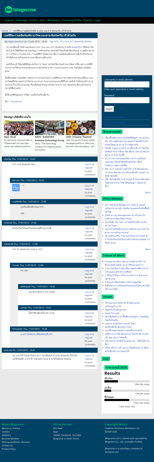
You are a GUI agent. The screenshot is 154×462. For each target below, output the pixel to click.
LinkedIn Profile (133, 441)
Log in (88, 164)
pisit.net (8, 350)
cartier (23, 307)
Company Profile (71, 20)
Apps (55, 431)
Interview (21, 20)
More (148, 192)
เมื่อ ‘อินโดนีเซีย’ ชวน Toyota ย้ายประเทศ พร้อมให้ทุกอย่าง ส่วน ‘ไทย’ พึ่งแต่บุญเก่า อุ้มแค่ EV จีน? (127, 183)
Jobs (42, 20)
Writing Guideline (11, 442)
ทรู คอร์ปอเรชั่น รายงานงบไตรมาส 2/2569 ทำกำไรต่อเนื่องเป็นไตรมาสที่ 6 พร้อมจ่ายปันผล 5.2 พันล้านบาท (127, 239)
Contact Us (7, 445)
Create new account (114, 117)
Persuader (17, 328)
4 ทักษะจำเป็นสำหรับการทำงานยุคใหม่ (123, 282)
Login (97, 20)
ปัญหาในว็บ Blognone (115, 309)
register (89, 167)
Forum (33, 20)
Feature (9, 20)
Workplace (53, 20)
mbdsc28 (8, 244)
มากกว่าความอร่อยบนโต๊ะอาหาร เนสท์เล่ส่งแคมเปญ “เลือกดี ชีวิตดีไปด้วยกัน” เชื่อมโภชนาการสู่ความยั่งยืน (125, 162)
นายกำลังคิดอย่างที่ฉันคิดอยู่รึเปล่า (36, 334)
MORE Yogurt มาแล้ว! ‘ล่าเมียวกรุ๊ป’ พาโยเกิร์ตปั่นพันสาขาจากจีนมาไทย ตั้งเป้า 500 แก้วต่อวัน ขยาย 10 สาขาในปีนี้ (127, 151)
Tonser (15, 265)
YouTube (76, 435)
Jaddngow (25, 286)
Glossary (25, 442)
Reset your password (115, 122)
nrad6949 (17, 201)
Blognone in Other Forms (66, 438)
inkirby (7, 159)
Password (109, 95)
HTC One (64, 41)
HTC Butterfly (76, 41)
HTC (56, 41)
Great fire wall (112, 313)
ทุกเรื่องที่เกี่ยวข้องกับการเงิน (118, 327)
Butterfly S (77, 47)
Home (5, 30)
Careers (6, 431)
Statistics (6, 435)
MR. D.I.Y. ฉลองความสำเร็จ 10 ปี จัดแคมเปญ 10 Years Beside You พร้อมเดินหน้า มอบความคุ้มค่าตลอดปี (127, 172)
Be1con (16, 180)
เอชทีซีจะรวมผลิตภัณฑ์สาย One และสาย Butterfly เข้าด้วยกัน (40, 35)
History (16, 428)
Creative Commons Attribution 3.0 (122, 428)
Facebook (66, 435)
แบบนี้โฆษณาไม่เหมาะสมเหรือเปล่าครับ (123, 330)
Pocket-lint (16, 101)
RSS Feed (57, 428)
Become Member (10, 438)
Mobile (88, 41)
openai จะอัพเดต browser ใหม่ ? (120, 323)
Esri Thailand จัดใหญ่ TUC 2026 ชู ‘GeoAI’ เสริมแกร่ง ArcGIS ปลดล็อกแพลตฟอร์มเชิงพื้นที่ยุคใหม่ (127, 208)
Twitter (56, 435)
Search (88, 20)
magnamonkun (15, 41)
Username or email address (118, 79)
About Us (6, 428)
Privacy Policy (9, 448)
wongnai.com (112, 451)
